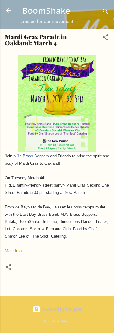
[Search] (105, 12)
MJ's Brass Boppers (31, 156)
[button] (105, 38)
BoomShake (46, 10)
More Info (13, 251)
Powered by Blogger (60, 309)
